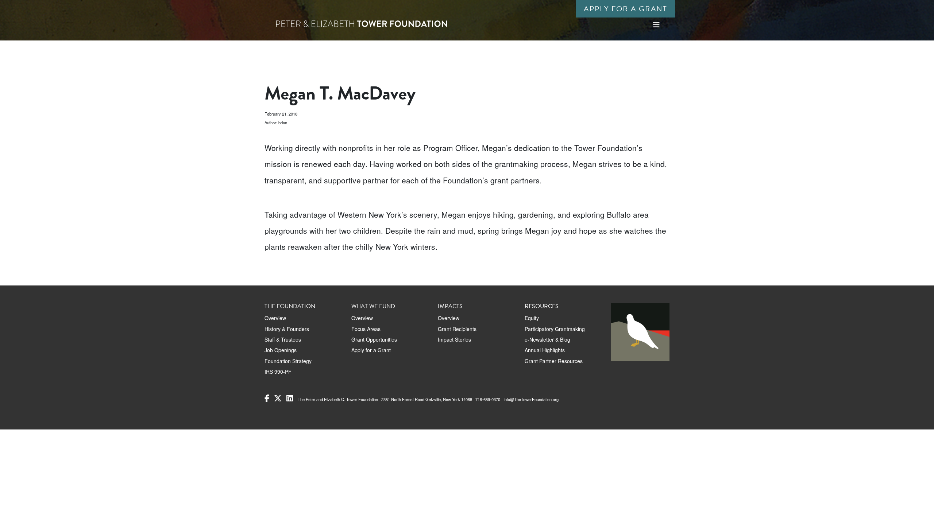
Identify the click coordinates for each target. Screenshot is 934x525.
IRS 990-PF (278, 371)
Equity (532, 318)
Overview (275, 318)
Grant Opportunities (374, 339)
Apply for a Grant (625, 8)
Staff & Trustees (283, 339)
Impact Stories (454, 339)
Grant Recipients (457, 328)
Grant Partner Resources (554, 361)
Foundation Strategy (288, 361)
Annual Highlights (545, 350)
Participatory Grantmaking (555, 328)
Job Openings (281, 350)
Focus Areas (366, 328)
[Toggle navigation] (656, 24)
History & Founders (287, 328)
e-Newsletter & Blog (547, 339)
